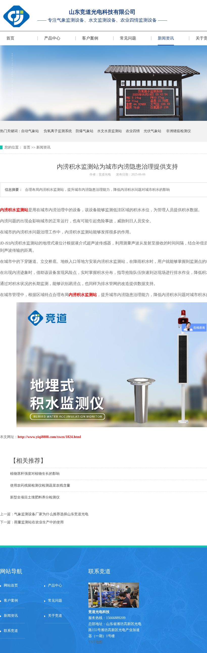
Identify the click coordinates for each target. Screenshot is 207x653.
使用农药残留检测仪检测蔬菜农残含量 (40, 485)
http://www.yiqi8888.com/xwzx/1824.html (49, 437)
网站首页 (11, 585)
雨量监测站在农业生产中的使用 (39, 522)
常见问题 (128, 38)
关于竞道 (55, 616)
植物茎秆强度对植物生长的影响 (35, 474)
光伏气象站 (152, 131)
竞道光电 (105, 174)
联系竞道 (11, 631)
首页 (10, 38)
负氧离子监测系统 (58, 131)
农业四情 (133, 131)
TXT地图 (95, 642)
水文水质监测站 (109, 131)
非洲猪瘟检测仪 (178, 131)
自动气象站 (30, 131)
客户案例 (90, 38)
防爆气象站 (84, 131)
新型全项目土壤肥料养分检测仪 (35, 497)
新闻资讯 (166, 38)
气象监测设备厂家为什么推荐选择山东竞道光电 (51, 514)
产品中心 (52, 38)
